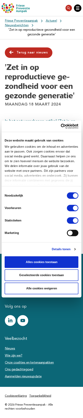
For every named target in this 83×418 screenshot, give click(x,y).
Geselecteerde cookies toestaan (41, 275)
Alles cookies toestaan (41, 262)
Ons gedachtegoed (19, 369)
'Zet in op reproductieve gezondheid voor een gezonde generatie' (41, 32)
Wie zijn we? (13, 355)
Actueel (51, 21)
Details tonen (61, 249)
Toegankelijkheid (40, 395)
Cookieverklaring (16, 395)
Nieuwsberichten (17, 25)
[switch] (69, 208)
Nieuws (10, 348)
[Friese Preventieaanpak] (16, 8)
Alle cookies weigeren (41, 288)
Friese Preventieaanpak (21, 21)
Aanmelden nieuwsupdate (23, 376)
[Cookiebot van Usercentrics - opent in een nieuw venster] (60, 126)
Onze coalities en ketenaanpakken (29, 362)
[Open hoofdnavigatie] (77, 8)
